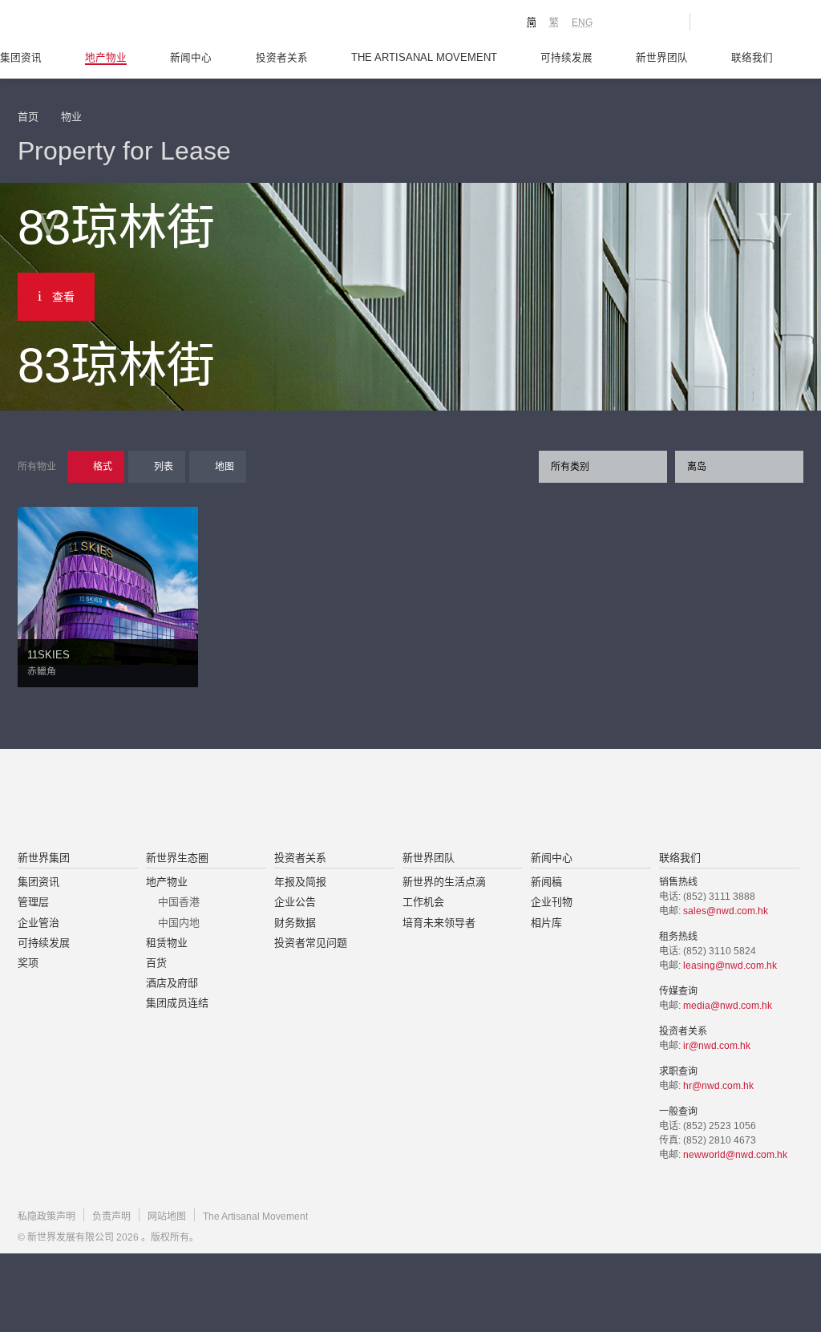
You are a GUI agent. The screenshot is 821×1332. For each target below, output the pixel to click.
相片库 (546, 923)
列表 (163, 466)
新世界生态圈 (177, 858)
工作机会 (423, 902)
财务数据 (295, 923)
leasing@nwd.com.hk (730, 965)
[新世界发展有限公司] (228, 801)
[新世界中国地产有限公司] (390, 801)
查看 (63, 296)
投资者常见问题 (310, 943)
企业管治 (38, 923)
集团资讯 (21, 57)
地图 (224, 466)
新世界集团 (44, 858)
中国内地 (179, 923)
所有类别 (570, 466)
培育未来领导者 (438, 923)
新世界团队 (662, 57)
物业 (71, 117)
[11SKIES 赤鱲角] (108, 584)
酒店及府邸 (172, 983)
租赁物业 (167, 943)
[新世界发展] (106, 24)
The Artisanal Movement (424, 57)
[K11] (621, 21)
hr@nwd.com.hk (718, 1085)
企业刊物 (551, 902)
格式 (102, 466)
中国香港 (179, 902)
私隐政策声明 (46, 1216)
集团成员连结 (177, 1003)
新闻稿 (546, 882)
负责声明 (111, 1216)
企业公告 (295, 902)
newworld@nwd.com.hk (735, 1154)
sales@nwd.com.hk (725, 911)
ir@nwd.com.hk (716, 1045)
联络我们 (752, 57)
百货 (156, 963)
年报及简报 (300, 882)
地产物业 (106, 57)
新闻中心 (191, 57)
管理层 (33, 902)
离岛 (696, 466)
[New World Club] (665, 21)
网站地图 (167, 1216)
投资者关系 (282, 57)
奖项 (28, 963)
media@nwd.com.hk (727, 1005)
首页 (28, 117)
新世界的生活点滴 (444, 882)
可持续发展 (566, 57)
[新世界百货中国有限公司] (571, 801)
